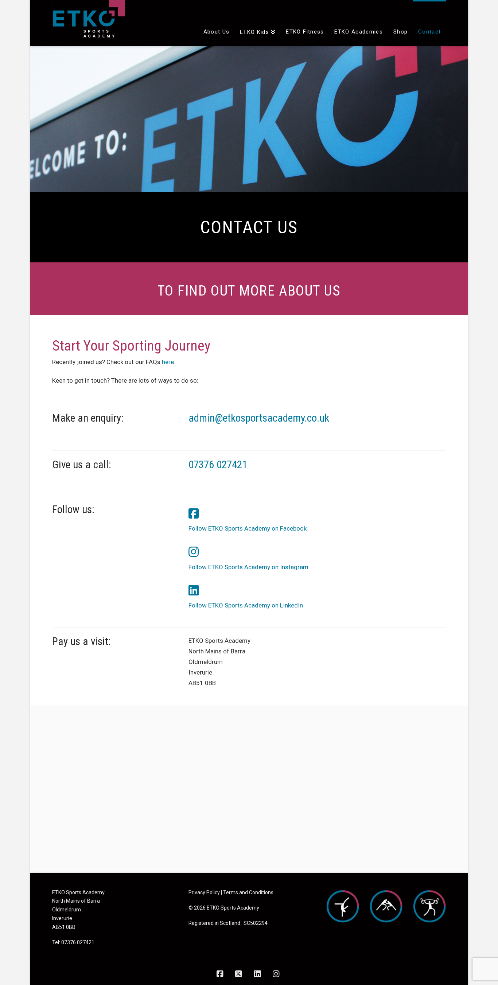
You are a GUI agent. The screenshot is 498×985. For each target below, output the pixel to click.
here (168, 362)
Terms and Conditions (248, 892)
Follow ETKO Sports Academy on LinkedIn (245, 605)
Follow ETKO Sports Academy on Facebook (247, 528)
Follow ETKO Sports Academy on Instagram (248, 567)
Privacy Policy (204, 892)
